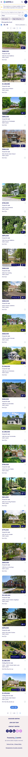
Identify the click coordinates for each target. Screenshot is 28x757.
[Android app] (20, 731)
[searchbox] (13, 12)
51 (24, 297)
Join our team (14, 722)
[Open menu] (1, 2)
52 (24, 232)
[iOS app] (17, 731)
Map (4, 24)
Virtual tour (14, 145)
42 (24, 113)
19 (24, 199)
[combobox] (14, 12)
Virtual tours (14, 657)
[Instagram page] (7, 731)
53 (24, 428)
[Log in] (25, 2)
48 (24, 493)
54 (24, 526)
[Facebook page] (10, 731)
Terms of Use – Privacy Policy (14, 744)
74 (24, 264)
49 (24, 80)
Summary (7, 24)
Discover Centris (14, 718)
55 (24, 362)
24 (24, 145)
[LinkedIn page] (14, 731)
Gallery (1, 24)
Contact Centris (14, 726)
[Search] (22, 2)
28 (24, 330)
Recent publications (20, 25)
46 (24, 559)
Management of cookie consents (14, 748)
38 (24, 395)
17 (24, 47)
